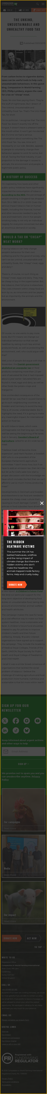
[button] (41, 503)
